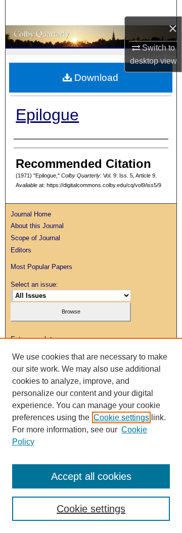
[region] (91, 435)
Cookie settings (121, 417)
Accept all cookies (91, 476)
